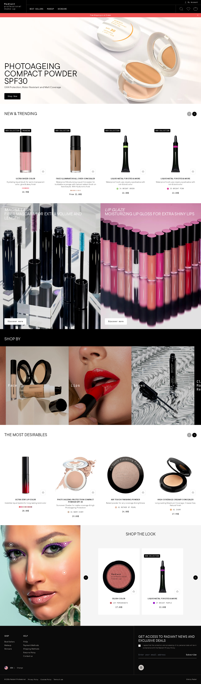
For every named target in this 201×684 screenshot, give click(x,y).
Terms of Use (96, 355)
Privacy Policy (108, 355)
